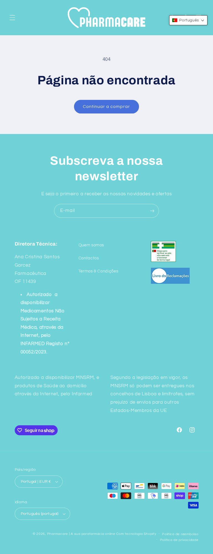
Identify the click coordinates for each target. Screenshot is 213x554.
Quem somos (91, 245)
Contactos (88, 258)
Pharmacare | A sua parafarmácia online (81, 533)
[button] (12, 17)
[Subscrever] (152, 210)
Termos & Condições (98, 271)
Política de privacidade (179, 540)
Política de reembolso (180, 534)
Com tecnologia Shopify (136, 533)
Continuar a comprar (106, 106)
